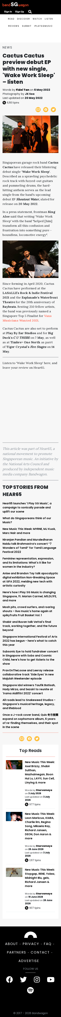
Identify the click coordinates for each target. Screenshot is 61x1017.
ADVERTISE (28, 960)
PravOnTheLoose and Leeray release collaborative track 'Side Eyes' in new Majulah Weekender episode (28, 674)
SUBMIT (27, 26)
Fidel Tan (22, 90)
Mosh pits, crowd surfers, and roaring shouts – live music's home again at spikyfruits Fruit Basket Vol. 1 (29, 611)
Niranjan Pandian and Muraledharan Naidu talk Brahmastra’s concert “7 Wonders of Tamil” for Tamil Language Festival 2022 (29, 546)
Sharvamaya (44, 790)
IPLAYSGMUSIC (43, 26)
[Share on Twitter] (53, 109)
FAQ (48, 943)
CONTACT (40, 952)
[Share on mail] (38, 109)
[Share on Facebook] (45, 109)
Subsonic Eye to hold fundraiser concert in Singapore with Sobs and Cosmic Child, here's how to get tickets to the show (30, 658)
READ (11, 18)
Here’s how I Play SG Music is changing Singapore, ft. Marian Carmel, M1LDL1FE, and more (30, 596)
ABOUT (11, 943)
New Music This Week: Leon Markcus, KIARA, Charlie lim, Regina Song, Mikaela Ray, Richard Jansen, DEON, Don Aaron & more (40, 826)
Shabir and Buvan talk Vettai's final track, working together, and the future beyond (30, 626)
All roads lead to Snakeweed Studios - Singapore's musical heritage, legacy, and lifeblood (29, 704)
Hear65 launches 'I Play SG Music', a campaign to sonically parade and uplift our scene (27, 507)
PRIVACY (31, 943)
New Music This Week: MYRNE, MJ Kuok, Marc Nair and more (29, 531)
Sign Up (19, 11)
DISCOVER (23, 18)
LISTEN (49, 18)
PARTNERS (16, 952)
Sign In (8, 11)
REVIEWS (13, 26)
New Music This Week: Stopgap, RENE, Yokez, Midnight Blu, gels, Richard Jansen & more (40, 878)
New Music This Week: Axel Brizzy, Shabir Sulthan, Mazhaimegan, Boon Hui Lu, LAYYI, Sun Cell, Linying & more (40, 772)
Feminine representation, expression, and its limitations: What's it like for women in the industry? (28, 563)
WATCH (37, 18)
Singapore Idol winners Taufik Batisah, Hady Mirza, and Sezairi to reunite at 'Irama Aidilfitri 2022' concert (29, 689)
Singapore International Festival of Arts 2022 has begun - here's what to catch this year (30, 641)
